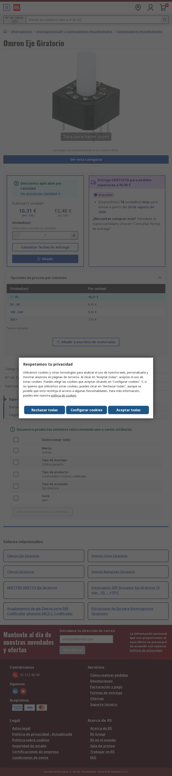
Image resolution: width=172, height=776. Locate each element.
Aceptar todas (128, 410)
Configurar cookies (86, 410)
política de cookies (63, 395)
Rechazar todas (44, 410)
